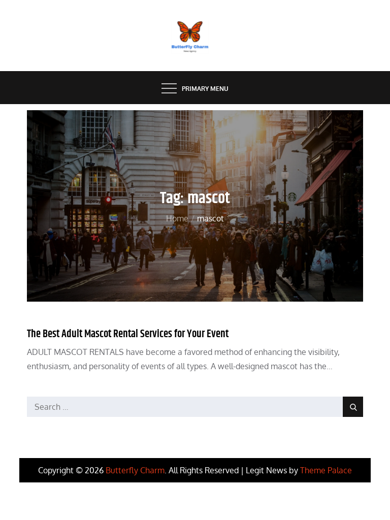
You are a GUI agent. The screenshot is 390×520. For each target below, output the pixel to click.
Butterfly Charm (135, 470)
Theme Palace (326, 470)
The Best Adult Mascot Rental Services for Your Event (128, 334)
